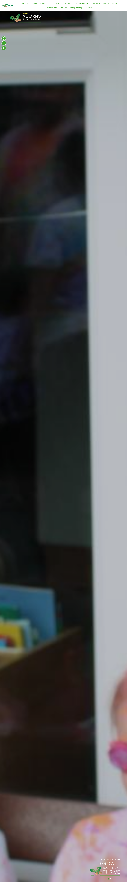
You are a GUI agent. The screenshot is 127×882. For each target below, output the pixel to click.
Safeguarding (76, 8)
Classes (34, 4)
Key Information (81, 4)
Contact (88, 8)
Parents (68, 4)
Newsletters (52, 8)
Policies (63, 8)
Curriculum (57, 4)
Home (25, 4)
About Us (44, 4)
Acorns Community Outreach (104, 4)
